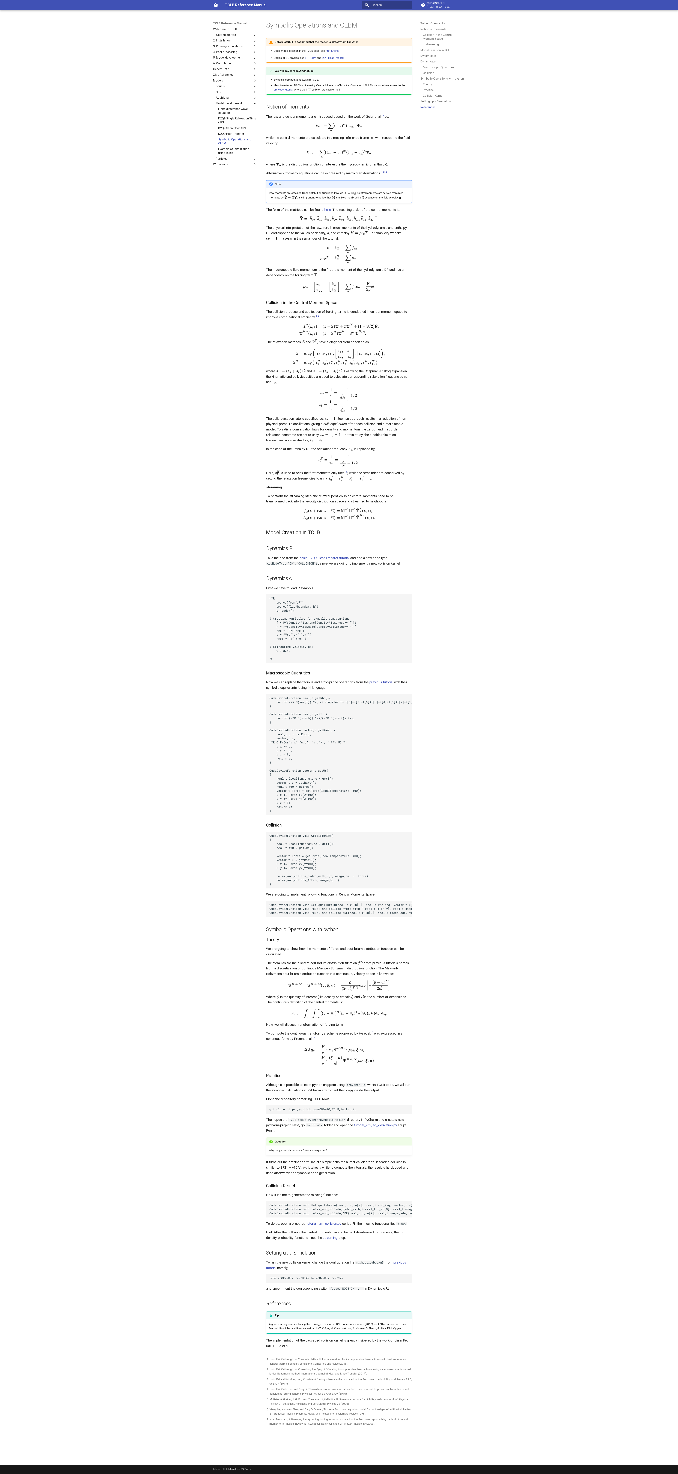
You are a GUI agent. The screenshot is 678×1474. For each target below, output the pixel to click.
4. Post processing (225, 52)
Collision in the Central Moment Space (437, 36)
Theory (427, 84)
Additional (222, 97)
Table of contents (432, 23)
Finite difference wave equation (233, 110)
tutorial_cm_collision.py (323, 1224)
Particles (221, 158)
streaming (432, 44)
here (327, 210)
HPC (218, 92)
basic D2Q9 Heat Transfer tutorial (324, 558)
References (427, 107)
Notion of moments (433, 29)
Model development (229, 103)
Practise (428, 90)
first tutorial (332, 50)
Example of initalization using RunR (233, 151)
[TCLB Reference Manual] (216, 5)
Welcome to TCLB (225, 29)
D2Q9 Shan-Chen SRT (232, 128)
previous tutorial (283, 89)
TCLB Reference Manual (229, 23)
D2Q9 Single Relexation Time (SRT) (237, 120)
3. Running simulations (228, 46)
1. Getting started (224, 35)
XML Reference (223, 74)
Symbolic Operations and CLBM (234, 141)
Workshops (220, 164)
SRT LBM (310, 57)
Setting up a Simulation (435, 101)
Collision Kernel (433, 95)
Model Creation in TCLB (435, 50)
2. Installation (222, 40)
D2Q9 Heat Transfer (231, 133)
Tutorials (219, 86)
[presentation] (339, 126)
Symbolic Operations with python (442, 78)
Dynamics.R (428, 56)
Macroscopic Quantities (438, 67)
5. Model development (227, 57)
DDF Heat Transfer (333, 57)
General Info (221, 69)
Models (218, 80)
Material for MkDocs (238, 1469)
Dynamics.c (428, 61)
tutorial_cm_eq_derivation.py (375, 1125)
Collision (428, 73)
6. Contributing (223, 63)
